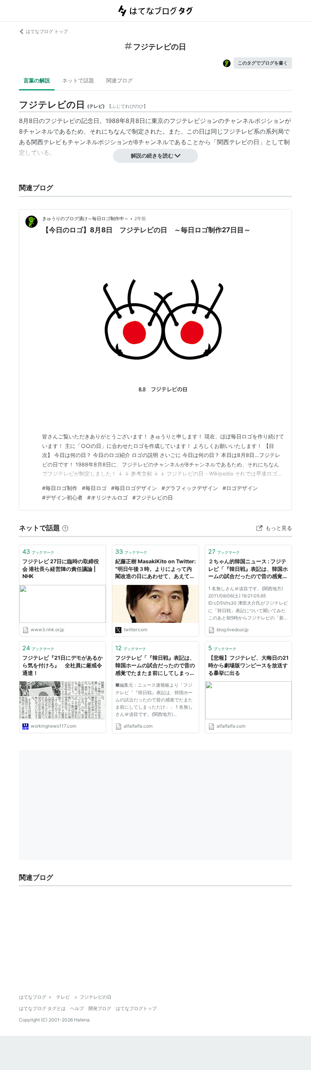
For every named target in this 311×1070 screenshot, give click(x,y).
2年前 (140, 218)
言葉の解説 (37, 80)
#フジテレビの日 (152, 497)
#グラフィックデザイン (190, 488)
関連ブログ (119, 80)
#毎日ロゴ (94, 488)
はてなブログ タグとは (42, 1008)
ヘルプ (77, 1008)
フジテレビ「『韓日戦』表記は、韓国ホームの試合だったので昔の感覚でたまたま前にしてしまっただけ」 (155, 665)
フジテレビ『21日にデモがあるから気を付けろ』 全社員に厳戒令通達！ (62, 665)
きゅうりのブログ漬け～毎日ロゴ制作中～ (85, 218)
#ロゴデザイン (240, 488)
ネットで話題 (78, 80)
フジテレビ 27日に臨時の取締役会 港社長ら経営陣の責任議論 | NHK (60, 568)
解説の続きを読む (152, 155)
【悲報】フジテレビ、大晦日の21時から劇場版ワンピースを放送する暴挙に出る (248, 665)
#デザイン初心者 (62, 497)
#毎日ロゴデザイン (134, 488)
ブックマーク (38, 551)
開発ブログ (99, 1008)
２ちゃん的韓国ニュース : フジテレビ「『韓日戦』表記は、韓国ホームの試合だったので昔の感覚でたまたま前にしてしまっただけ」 (248, 569)
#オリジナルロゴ (107, 497)
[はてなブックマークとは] (65, 528)
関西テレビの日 (238, 142)
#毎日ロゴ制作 (59, 488)
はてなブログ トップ (47, 31)
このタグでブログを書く (263, 63)
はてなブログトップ (136, 1008)
